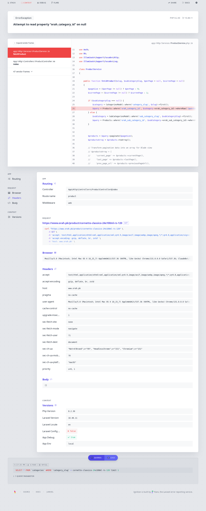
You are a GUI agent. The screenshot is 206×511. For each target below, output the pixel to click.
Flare (156, 492)
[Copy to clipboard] (189, 189)
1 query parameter (24, 476)
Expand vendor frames (25, 43)
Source (26, 492)
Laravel (50, 492)
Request (12, 188)
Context (12, 212)
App (9, 174)
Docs (38, 492)
